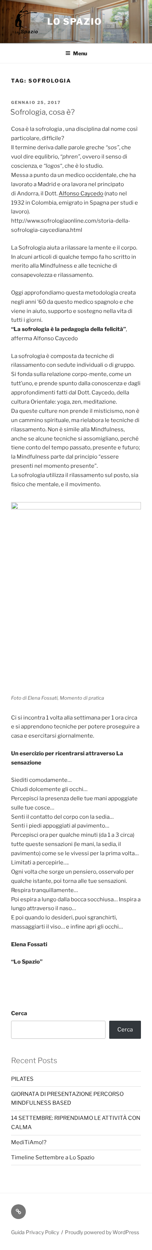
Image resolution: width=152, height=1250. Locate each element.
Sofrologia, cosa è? (42, 112)
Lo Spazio (74, 21)
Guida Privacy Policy (35, 1232)
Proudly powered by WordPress (102, 1232)
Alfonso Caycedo (81, 193)
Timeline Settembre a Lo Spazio (52, 1157)
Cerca (19, 1013)
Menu (80, 53)
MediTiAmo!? (28, 1142)
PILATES (22, 1079)
